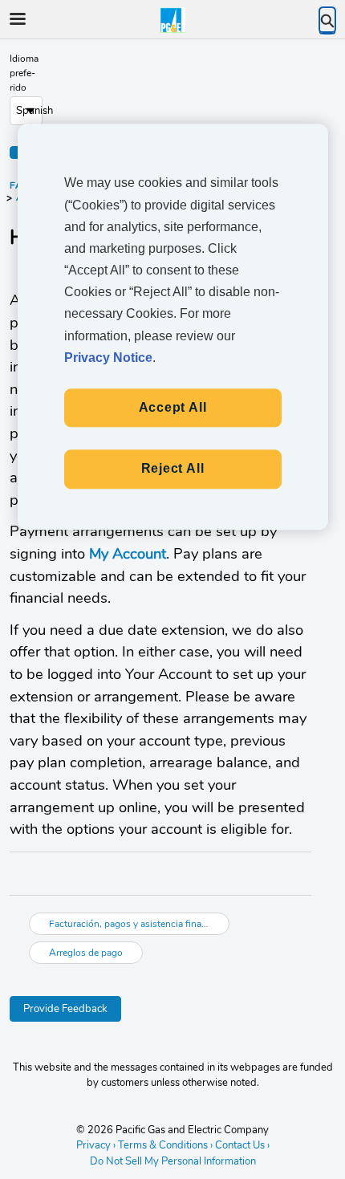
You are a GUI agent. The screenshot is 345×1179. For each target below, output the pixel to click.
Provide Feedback (65, 1009)
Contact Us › (242, 1145)
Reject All (173, 469)
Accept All (173, 407)
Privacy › (96, 1145)
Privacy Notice (108, 357)
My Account (127, 553)
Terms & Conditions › (165, 1145)
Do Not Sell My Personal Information (173, 1162)
